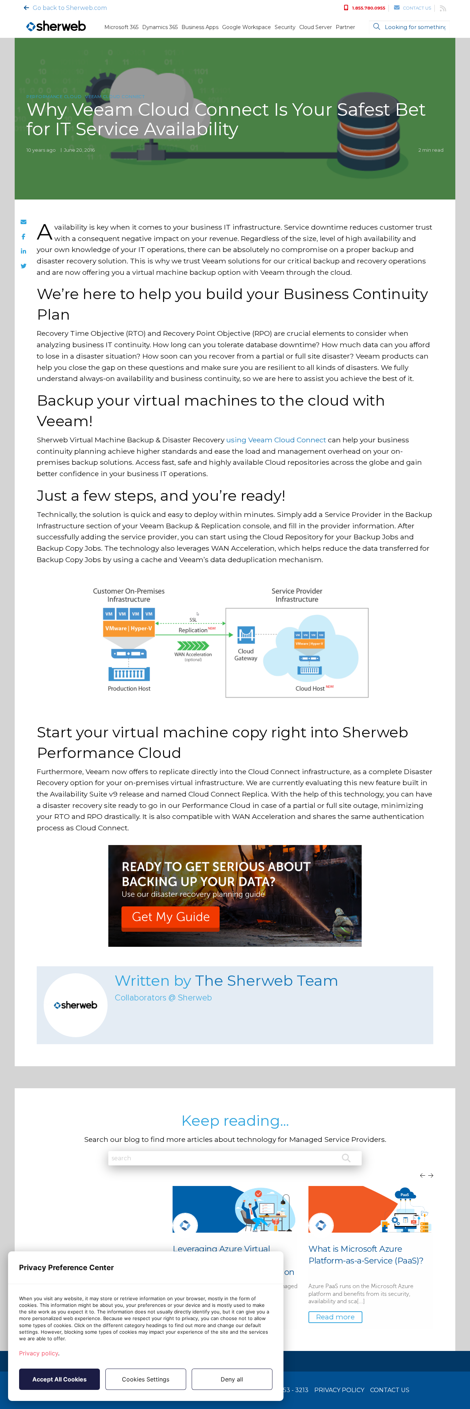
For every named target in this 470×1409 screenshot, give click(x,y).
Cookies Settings (145, 1379)
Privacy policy (38, 1353)
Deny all (232, 1379)
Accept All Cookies (59, 1379)
